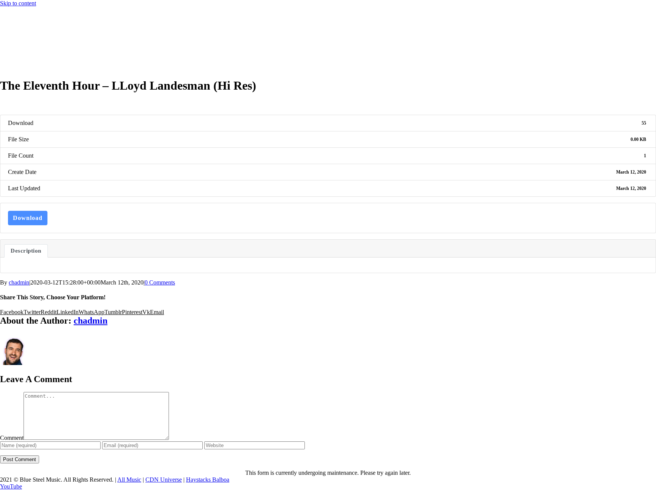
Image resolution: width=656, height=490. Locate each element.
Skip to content (18, 3)
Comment (12, 438)
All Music (129, 479)
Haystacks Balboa (207, 479)
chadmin (19, 282)
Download (28, 218)
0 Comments (160, 282)
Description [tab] (26, 251)
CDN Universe (163, 479)
